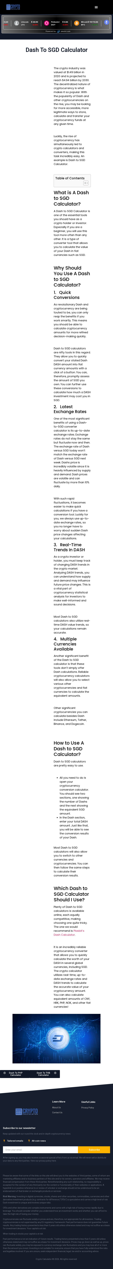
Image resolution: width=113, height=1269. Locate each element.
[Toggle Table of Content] (84, 183)
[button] (96, 7)
